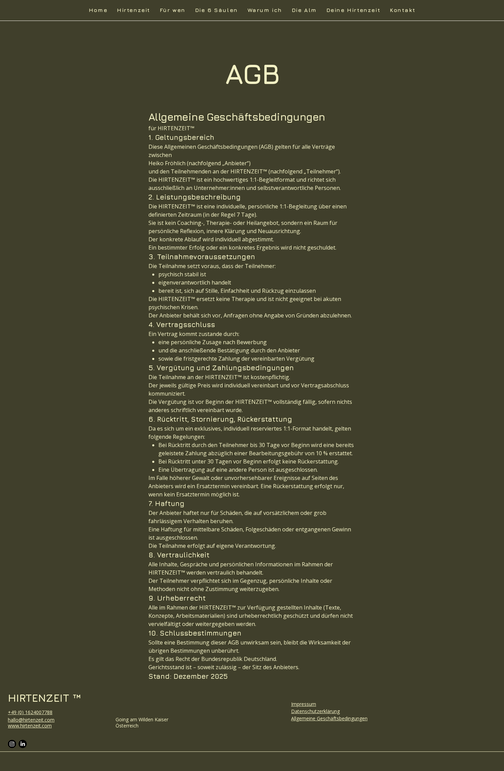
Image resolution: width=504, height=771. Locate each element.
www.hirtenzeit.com (30, 725)
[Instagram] (12, 744)
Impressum (303, 704)
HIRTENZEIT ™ (44, 697)
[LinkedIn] (23, 744)
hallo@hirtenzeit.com (31, 719)
